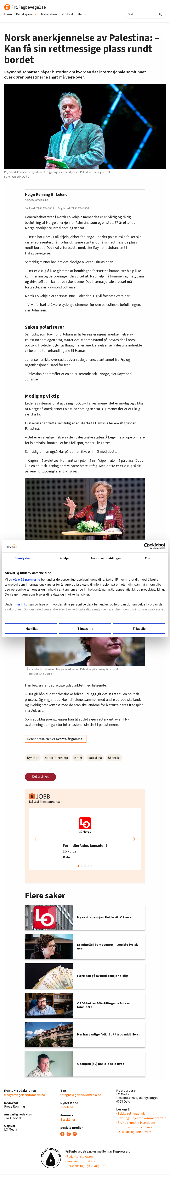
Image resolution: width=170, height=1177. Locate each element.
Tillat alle (139, 628)
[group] (85, 839)
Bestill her (67, 1119)
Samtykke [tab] (22, 558)
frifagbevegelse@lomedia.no (24, 1095)
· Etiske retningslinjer (131, 1113)
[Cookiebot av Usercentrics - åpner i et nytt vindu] (147, 546)
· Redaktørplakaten (79, 1156)
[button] (134, 839)
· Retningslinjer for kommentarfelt (141, 1118)
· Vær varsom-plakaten (81, 1161)
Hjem (8, 14)
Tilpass (83, 628)
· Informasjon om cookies (134, 1127)
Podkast (67, 14)
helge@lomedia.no (36, 200)
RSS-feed (66, 1107)
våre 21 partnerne (26, 579)
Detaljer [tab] (64, 558)
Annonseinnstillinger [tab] (106, 558)
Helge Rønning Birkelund (46, 194)
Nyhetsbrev (49, 14)
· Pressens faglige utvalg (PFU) (86, 1166)
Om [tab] (147, 558)
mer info (21, 604)
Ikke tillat (31, 628)
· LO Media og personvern (134, 1132)
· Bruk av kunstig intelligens (135, 1122)
